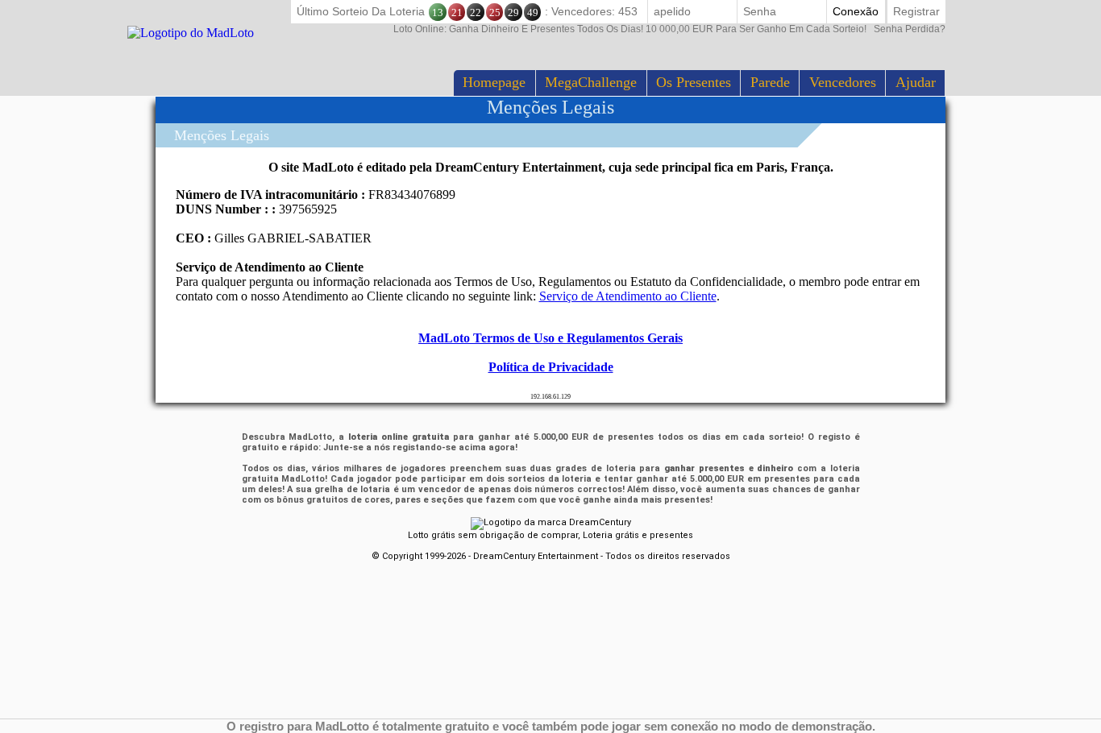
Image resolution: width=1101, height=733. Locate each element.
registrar (916, 11)
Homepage (494, 82)
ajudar (915, 82)
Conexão (856, 11)
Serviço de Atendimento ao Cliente (628, 296)
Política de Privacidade (550, 367)
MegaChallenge (591, 82)
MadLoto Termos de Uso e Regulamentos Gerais (550, 338)
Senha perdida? (669, 29)
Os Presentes (693, 82)
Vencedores (842, 82)
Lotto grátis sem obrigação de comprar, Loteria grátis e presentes (550, 535)
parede (770, 82)
